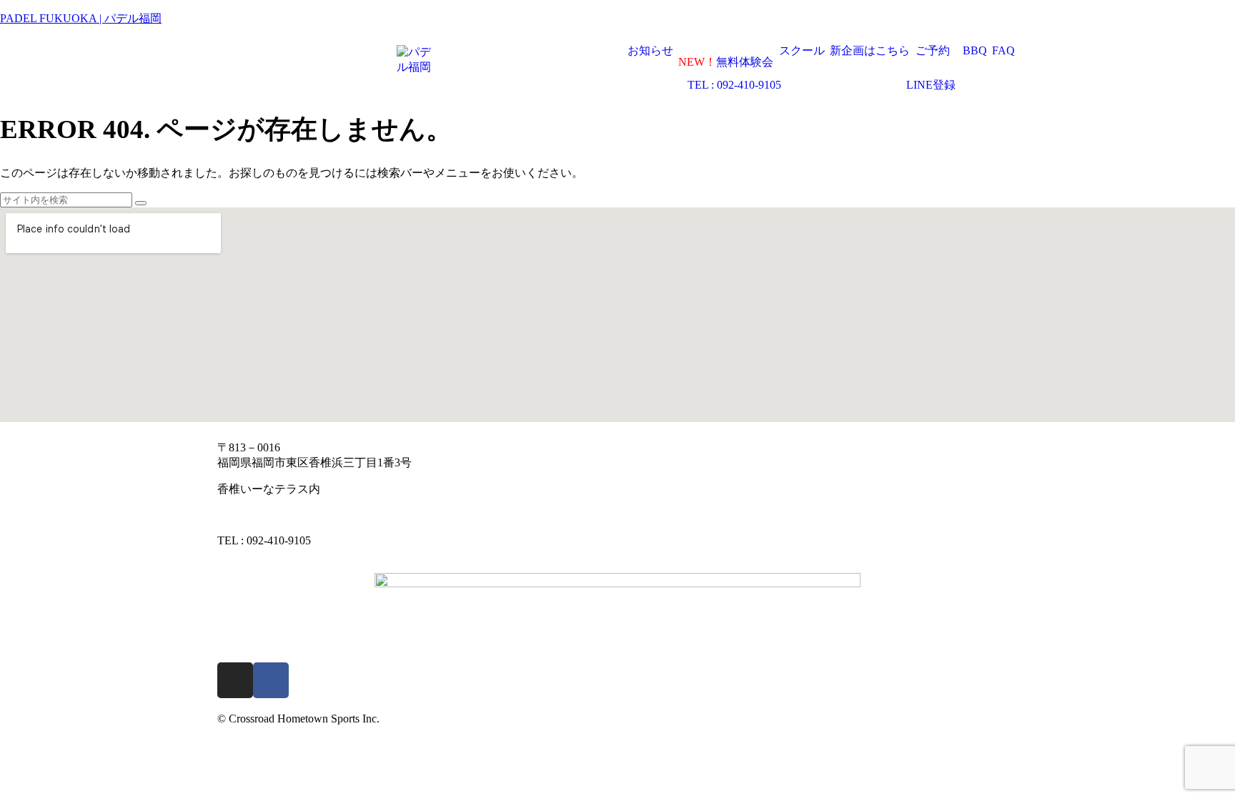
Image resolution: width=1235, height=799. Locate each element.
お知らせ (650, 51)
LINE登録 (931, 85)
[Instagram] (235, 680)
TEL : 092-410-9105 (734, 85)
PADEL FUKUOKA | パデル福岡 (81, 18)
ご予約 (933, 51)
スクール (802, 51)
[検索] (141, 203)
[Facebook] (271, 680)
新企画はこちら (870, 51)
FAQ (1003, 51)
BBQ (975, 51)
